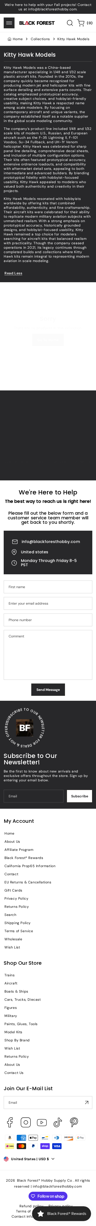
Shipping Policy (17, 923)
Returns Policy (16, 906)
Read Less (13, 273)
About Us (12, 841)
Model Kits (13, 1032)
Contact (11, 874)
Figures (10, 1007)
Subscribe (79, 796)
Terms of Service (18, 931)
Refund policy (31, 1206)
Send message (48, 689)
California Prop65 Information (29, 866)
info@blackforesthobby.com (51, 541)
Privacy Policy (16, 898)
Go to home (48, 340)
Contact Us (14, 1072)
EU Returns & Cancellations (27, 882)
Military (10, 1016)
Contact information (29, 1216)
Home (18, 39)
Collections (40, 39)
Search (10, 914)
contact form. (25, 474)
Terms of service (30, 1211)
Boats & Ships (16, 991)
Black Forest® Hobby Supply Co (44, 1180)
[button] (9, 23)
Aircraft (10, 983)
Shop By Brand (17, 1040)
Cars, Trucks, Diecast (22, 999)
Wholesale (13, 939)
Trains (9, 975)
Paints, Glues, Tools (21, 1024)
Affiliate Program (18, 849)
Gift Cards (13, 890)
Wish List (12, 947)
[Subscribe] (86, 1102)
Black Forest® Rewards (23, 858)
